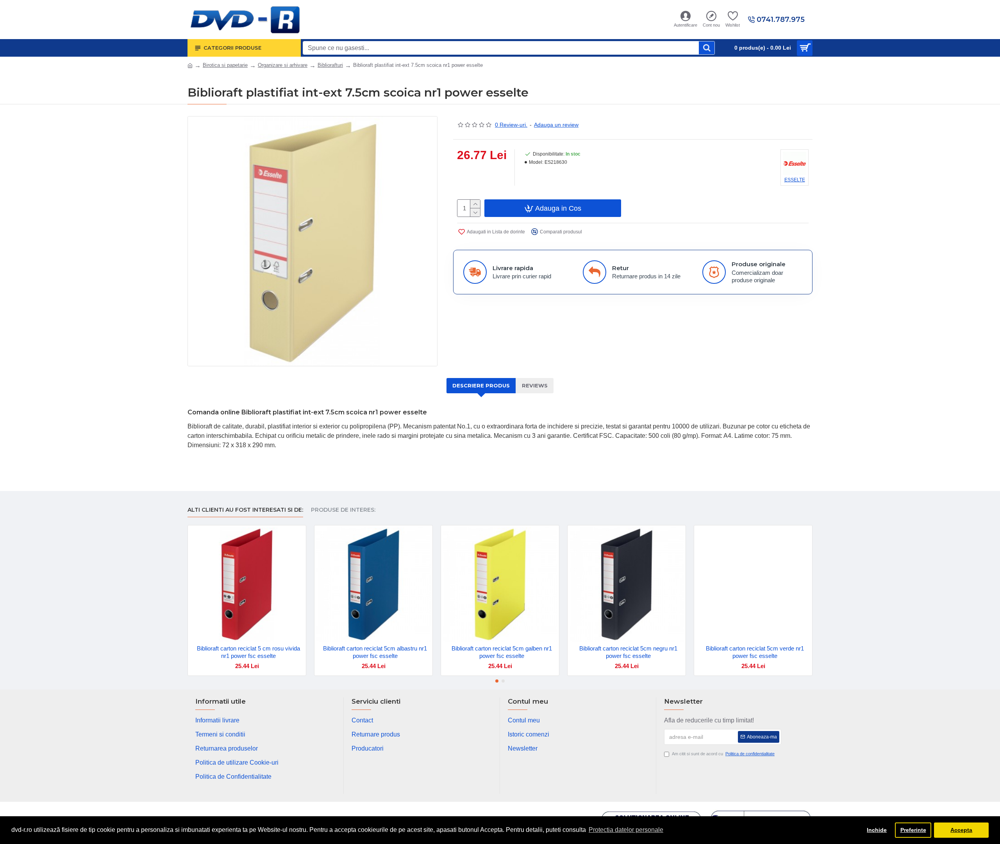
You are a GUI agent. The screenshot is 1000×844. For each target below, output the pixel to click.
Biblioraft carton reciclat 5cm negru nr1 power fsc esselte (628, 652)
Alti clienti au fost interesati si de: (245, 510)
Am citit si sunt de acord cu (723, 753)
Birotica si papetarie (225, 65)
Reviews (535, 385)
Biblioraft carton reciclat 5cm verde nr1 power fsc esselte (755, 652)
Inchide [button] (877, 830)
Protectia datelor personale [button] (626, 829)
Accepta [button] (961, 830)
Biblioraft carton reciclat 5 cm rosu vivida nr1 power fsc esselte (248, 652)
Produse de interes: (343, 510)
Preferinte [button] (913, 830)
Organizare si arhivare (282, 65)
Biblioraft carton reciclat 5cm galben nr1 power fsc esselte (502, 652)
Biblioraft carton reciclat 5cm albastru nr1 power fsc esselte (375, 652)
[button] (496, 681)
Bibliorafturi (330, 65)
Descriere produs (481, 385)
